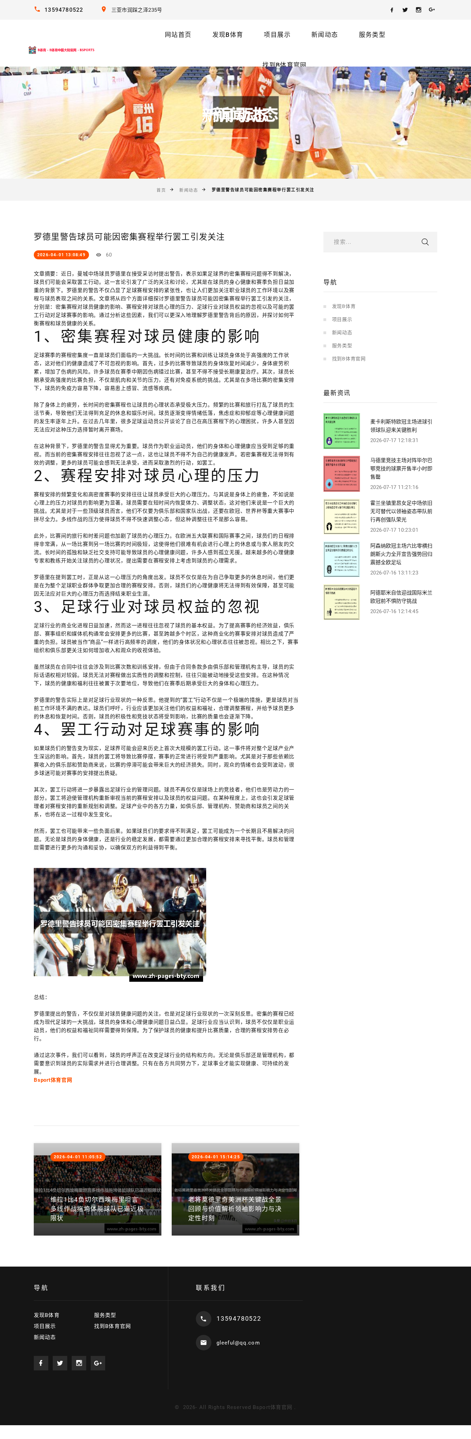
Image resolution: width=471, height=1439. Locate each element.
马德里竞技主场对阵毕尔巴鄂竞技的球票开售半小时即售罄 (401, 468)
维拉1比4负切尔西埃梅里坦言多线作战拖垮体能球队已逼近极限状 (97, 1209)
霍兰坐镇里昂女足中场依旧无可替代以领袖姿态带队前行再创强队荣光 (401, 511)
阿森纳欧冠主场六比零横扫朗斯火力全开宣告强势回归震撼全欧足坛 (401, 554)
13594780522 (63, 10)
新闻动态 (324, 34)
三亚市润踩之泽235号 (136, 10)
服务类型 (372, 34)
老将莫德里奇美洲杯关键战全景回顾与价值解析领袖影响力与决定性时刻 (235, 1209)
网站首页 (178, 34)
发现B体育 (227, 34)
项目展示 (277, 34)
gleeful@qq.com (238, 1343)
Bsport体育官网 (272, 1407)
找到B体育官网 (284, 65)
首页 (161, 190)
